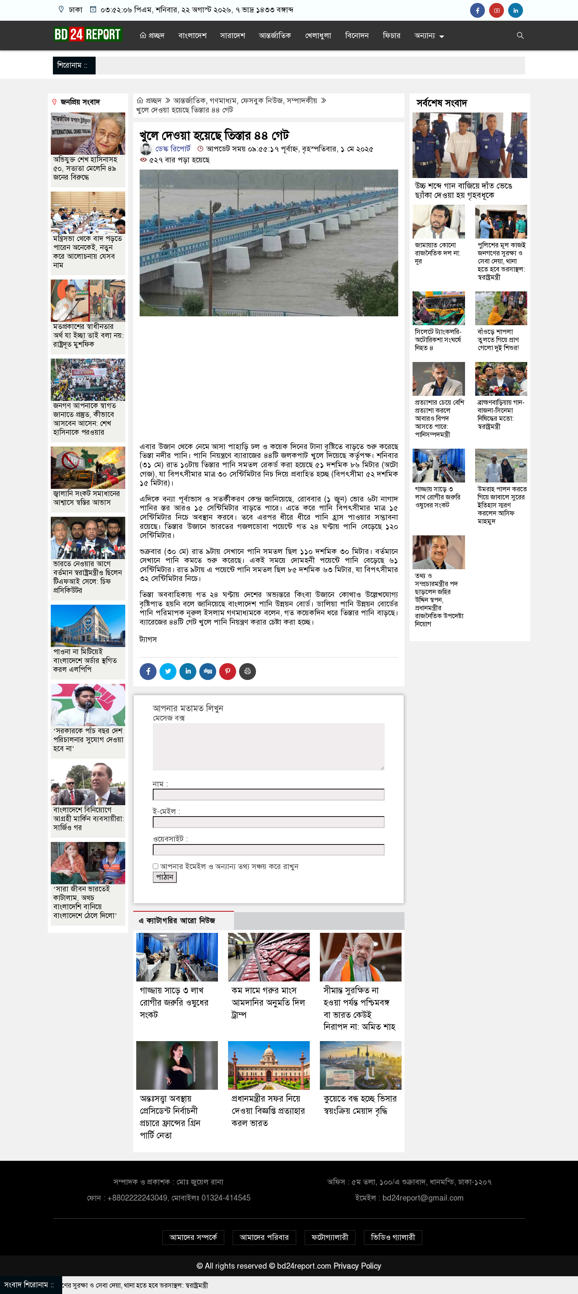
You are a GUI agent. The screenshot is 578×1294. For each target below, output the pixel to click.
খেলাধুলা (318, 35)
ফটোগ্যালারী (330, 1237)
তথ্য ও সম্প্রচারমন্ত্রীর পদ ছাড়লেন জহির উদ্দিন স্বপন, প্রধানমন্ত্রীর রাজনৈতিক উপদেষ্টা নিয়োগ (439, 600)
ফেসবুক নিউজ (262, 100)
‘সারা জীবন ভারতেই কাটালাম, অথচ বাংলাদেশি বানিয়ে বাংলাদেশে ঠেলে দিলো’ (85, 902)
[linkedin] (516, 10)
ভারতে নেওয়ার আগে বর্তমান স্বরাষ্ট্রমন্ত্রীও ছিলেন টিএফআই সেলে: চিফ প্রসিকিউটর (87, 577)
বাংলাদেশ (192, 35)
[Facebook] (148, 671)
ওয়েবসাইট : (170, 839)
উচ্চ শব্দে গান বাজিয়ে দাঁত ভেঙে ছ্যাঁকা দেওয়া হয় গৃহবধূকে (463, 190)
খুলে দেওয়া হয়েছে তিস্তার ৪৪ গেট (184, 110)
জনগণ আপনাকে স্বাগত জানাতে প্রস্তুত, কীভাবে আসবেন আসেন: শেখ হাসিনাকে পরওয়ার (84, 419)
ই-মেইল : (166, 811)
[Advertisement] (269, 408)
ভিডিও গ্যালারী (393, 1237)
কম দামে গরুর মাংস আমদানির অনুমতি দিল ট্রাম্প (268, 1002)
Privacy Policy (357, 1266)
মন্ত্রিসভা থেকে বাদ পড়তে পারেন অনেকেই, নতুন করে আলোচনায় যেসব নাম (87, 252)
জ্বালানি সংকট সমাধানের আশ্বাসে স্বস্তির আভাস (86, 498)
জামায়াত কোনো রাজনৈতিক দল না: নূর (437, 253)
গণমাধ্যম (223, 100)
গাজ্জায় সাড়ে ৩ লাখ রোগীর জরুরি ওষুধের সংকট (174, 1002)
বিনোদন (357, 35)
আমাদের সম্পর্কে (193, 1237)
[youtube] (498, 10)
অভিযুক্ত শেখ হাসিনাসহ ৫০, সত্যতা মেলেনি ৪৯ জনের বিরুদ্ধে (85, 168)
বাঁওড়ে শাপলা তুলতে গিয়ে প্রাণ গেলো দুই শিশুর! (498, 340)
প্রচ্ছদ (156, 35)
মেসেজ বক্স (168, 718)
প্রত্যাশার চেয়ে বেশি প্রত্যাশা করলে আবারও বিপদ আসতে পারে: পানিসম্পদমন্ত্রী (439, 418)
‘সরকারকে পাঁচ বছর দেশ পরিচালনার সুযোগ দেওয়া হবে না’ (88, 740)
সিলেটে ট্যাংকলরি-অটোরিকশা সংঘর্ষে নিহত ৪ (438, 340)
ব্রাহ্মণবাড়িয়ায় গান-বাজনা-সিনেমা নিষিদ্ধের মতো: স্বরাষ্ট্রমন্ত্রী (501, 414)
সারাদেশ (232, 35)
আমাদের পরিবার (264, 1237)
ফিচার (392, 35)
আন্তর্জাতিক (275, 35)
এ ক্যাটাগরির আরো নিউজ (177, 920)
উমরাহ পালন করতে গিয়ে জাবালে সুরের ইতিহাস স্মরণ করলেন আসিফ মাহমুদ (502, 505)
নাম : (160, 784)
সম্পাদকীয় (302, 100)
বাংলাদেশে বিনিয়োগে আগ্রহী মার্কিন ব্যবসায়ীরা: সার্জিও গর (88, 819)
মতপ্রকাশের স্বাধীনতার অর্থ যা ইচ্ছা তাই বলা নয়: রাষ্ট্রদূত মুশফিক (88, 335)
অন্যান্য (425, 35)
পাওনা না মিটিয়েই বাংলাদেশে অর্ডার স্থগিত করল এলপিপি (85, 660)
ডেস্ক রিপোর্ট (171, 149)
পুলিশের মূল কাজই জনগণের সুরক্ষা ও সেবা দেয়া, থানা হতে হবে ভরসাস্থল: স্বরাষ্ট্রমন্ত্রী (502, 261)
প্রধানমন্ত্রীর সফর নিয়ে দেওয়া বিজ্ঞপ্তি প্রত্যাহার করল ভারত (268, 1111)
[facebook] (479, 10)
